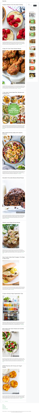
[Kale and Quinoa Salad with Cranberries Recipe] (32, 28)
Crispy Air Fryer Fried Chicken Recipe (11, 48)
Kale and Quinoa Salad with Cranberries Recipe (32, 31)
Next (7, 401)
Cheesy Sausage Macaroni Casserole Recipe (31, 58)
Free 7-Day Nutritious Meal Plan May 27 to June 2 (32, 38)
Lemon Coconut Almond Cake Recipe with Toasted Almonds (32, 51)
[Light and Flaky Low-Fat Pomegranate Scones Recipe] (32, 41)
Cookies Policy (4, 406)
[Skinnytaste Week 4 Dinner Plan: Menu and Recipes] (32, 68)
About (3, 404)
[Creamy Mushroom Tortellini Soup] (32, 75)
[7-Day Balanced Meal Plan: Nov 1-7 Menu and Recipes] (32, 22)
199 (5, 401)
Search (29, 4)
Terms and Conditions (5, 408)
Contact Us (3, 405)
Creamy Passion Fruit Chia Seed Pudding (12, 4)
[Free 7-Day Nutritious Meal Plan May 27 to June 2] (32, 34)
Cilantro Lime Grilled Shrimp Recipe (11, 222)
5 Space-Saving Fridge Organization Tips (12, 293)
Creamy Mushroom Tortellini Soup (31, 78)
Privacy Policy (4, 407)
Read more (20, 44)
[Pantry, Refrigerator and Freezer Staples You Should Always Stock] (32, 15)
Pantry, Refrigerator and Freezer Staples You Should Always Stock (32, 18)
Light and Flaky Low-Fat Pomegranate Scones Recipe (32, 45)
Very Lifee (4, 1)
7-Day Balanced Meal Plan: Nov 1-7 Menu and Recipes (32, 25)
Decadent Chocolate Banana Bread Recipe (13, 177)
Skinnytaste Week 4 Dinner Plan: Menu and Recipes (32, 72)
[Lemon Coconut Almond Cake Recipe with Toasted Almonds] (32, 48)
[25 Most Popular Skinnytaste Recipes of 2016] (32, 61)
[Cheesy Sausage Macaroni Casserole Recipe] (32, 55)
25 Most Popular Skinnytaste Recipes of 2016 (32, 65)
